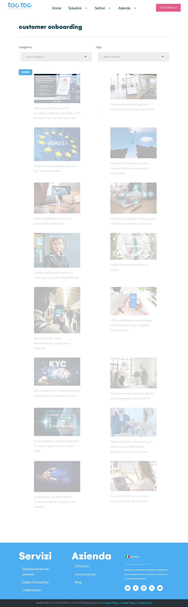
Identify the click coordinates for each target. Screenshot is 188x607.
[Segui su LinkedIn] (128, 588)
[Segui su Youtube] (160, 588)
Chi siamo (82, 566)
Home (56, 8)
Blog (78, 582)
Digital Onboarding (35, 582)
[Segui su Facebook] (136, 588)
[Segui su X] (152, 588)
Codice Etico (144, 602)
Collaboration (31, 590)
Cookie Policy (127, 602)
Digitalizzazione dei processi (35, 571)
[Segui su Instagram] (144, 588)
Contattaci (168, 7)
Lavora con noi (85, 574)
